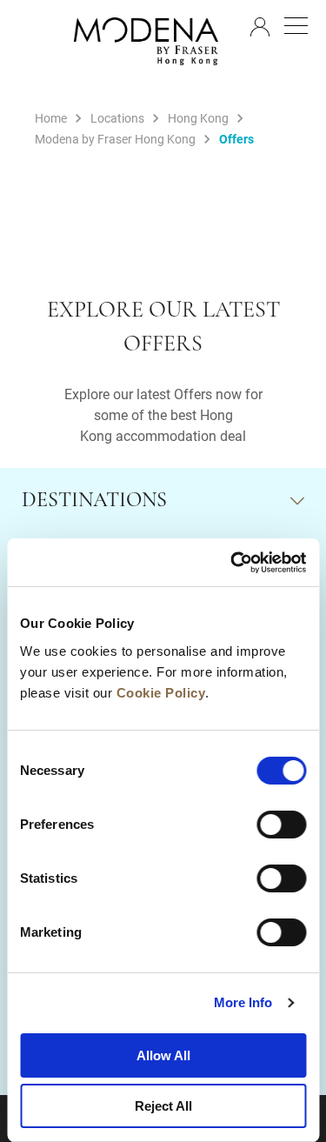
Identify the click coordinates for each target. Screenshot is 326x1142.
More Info (243, 1002)
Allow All (163, 1055)
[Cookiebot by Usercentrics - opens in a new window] (232, 562)
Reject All (163, 1106)
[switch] (281, 824)
